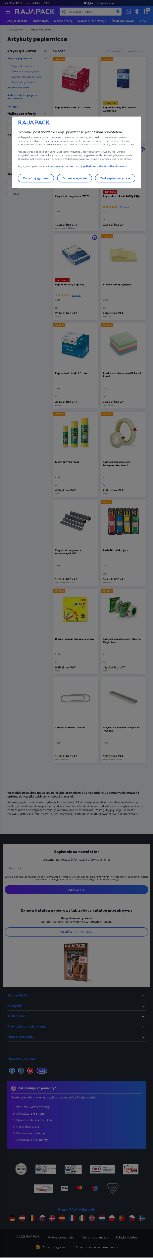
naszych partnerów (62, 166)
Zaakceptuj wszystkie (115, 178)
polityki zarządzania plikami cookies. (105, 166)
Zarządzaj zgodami (36, 178)
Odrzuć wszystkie (75, 178)
